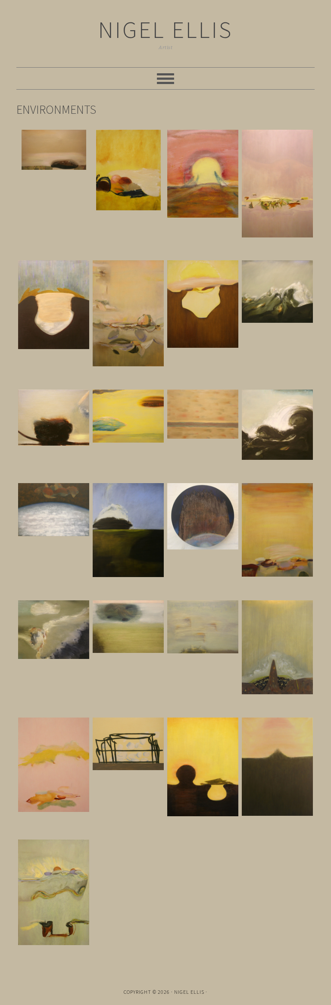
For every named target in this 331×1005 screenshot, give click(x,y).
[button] (53, 151)
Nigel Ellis (165, 29)
